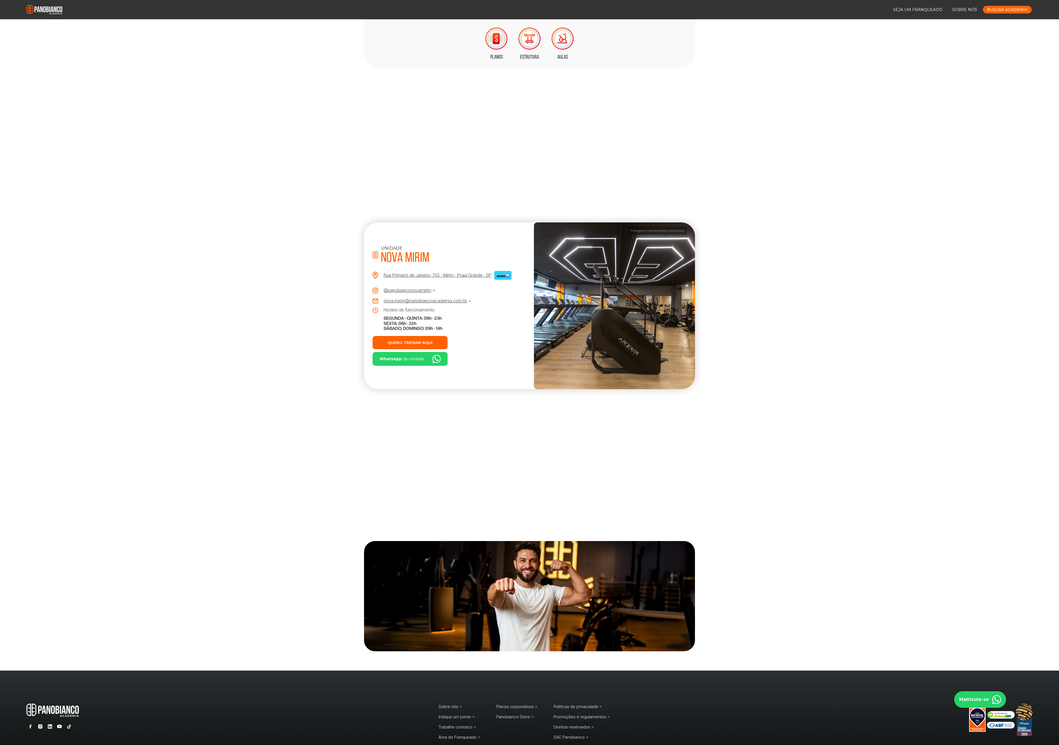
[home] (44, 9)
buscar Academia (1007, 9)
